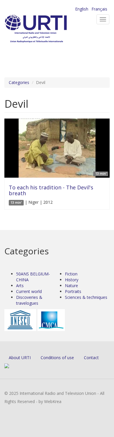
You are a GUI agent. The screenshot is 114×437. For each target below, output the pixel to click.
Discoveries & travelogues (29, 300)
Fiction (71, 274)
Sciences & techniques (86, 297)
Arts (20, 285)
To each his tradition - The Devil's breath (51, 190)
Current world (29, 291)
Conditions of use (57, 357)
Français (99, 9)
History (71, 279)
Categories (19, 82)
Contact (91, 357)
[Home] (45, 29)
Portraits (73, 291)
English (81, 9)
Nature (71, 285)
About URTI (20, 357)
